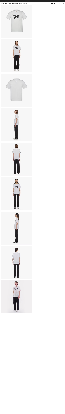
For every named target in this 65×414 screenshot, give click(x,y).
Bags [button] (6, 3)
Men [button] (11, 3)
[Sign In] (60, 3)
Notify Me (48, 17)
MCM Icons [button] (21, 3)
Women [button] (9, 3)
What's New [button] (3, 3)
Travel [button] (13, 3)
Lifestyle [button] (16, 3)
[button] (16, 21)
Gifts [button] (24, 3)
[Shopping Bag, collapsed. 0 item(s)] (63, 3)
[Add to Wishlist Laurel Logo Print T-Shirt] (57, 5)
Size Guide (40, 12)
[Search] (59, 3)
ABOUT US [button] (26, 3)
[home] (53, 3)
